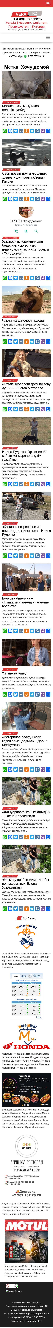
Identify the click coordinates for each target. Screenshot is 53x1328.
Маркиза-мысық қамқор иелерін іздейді (20, 108)
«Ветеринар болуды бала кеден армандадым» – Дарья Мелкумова (24, 741)
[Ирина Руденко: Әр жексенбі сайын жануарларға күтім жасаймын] (26, 430)
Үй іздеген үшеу (14, 673)
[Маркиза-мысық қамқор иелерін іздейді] (26, 84)
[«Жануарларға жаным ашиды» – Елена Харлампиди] (26, 791)
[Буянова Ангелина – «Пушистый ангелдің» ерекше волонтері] (26, 577)
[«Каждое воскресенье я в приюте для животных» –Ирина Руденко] (26, 505)
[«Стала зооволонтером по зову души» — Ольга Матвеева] (26, 363)
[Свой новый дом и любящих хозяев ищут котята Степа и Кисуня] (26, 152)
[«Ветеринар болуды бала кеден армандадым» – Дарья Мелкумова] (26, 716)
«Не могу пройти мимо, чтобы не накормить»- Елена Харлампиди (25, 884)
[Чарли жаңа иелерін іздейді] (26, 299)
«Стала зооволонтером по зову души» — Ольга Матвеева (26, 386)
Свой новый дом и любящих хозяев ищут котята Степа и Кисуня (24, 177)
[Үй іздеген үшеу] (26, 652)
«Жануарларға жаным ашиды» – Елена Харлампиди (26, 814)
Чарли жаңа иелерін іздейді (23, 320)
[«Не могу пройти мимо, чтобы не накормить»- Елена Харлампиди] (26, 858)
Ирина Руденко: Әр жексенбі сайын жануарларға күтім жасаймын (24, 456)
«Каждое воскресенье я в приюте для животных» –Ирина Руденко (26, 531)
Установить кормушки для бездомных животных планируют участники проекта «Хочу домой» (25, 247)
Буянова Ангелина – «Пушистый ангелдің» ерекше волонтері (25, 602)
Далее (31, 918)
